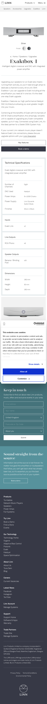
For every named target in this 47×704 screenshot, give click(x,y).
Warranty (7, 623)
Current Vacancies (11, 581)
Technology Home (11, 538)
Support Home (10, 617)
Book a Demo (9, 522)
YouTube (7, 597)
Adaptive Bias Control (13, 543)
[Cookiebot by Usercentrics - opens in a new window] (33, 323)
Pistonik (7, 546)
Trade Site (8, 633)
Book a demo (23, 149)
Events (6, 528)
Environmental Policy (23, 676)
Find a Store (9, 525)
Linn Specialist (29, 136)
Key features (23, 142)
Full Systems (9, 512)
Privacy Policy (15, 673)
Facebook (7, 591)
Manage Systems (11, 607)
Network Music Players (13, 503)
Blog (5, 571)
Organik (7, 541)
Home (15, 56)
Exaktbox (36, 9)
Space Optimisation (12, 555)
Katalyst (7, 552)
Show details (34, 364)
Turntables (8, 500)
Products (29, 3)
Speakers (7, 9)
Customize (22, 379)
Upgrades (27, 9)
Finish (18, 48)
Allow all (23, 371)
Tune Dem (8, 568)
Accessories (17, 9)
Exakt (6, 549)
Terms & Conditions (30, 673)
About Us (7, 565)
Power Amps (9, 509)
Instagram (8, 594)
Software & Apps (10, 620)
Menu (40, 3)
